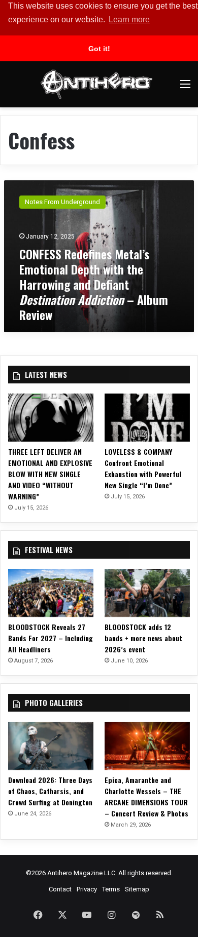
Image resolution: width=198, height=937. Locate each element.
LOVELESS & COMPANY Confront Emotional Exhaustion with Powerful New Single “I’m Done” (143, 468)
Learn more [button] (129, 19)
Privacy (87, 889)
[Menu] (185, 87)
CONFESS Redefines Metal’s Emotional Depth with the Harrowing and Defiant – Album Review (93, 284)
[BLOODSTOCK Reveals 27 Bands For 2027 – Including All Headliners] (50, 593)
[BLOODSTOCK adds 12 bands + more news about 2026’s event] (147, 593)
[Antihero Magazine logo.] (96, 84)
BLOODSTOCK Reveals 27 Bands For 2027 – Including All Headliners (50, 637)
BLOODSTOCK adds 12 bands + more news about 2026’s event (143, 637)
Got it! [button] (99, 49)
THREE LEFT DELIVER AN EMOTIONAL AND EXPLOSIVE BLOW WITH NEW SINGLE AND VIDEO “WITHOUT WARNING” (50, 473)
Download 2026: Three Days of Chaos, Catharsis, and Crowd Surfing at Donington (50, 790)
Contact (60, 889)
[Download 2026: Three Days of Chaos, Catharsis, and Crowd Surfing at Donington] (50, 746)
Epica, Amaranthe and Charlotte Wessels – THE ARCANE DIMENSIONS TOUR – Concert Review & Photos (146, 796)
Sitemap (137, 889)
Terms (111, 889)
